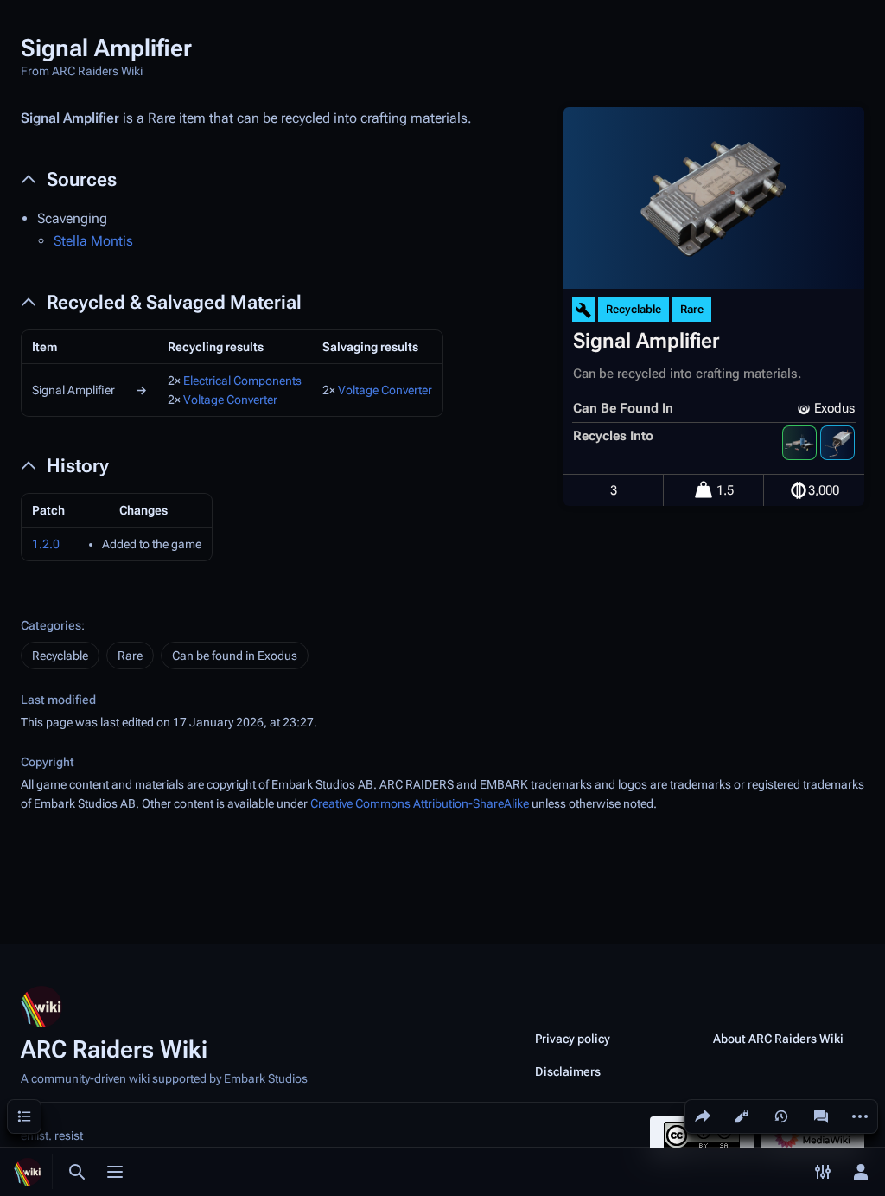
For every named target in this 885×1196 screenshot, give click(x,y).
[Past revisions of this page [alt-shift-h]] (781, 1116)
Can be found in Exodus (234, 655)
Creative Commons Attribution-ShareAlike (419, 803)
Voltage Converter (230, 399)
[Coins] (798, 490)
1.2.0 (46, 544)
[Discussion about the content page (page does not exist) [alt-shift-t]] (821, 1116)
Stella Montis (93, 241)
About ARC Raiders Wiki (778, 1039)
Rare (130, 655)
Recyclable (60, 655)
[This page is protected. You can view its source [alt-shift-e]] (741, 1116)
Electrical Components (242, 380)
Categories (51, 625)
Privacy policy (572, 1039)
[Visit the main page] (27, 1171)
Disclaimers (568, 1071)
